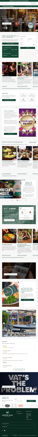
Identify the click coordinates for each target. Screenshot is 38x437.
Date (21, 42)
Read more (5, 362)
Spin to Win (10, 133)
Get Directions (28, 419)
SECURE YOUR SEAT (28, 195)
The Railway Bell (5, 423)
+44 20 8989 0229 (19, 413)
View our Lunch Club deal (24, 153)
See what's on (9, 69)
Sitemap (29, 435)
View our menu (17, 23)
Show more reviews (19, 369)
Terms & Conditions (33, 435)
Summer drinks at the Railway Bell (22, 78)
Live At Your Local (6, 77)
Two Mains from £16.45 (7, 161)
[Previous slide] (12, 200)
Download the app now (10, 274)
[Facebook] (2, 430)
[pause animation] (6, 28)
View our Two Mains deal (9, 153)
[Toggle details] (34, 346)
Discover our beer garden (24, 236)
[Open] (2, 3)
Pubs (6, 8)
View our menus (10, 43)
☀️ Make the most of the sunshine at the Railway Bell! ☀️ (19, 0)
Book (34, 4)
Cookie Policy (20, 435)
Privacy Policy (25, 435)
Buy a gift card (27, 299)
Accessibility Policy (15, 435)
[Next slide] (25, 200)
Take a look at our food (9, 236)
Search (27, 47)
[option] (9, 334)
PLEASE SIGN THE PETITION (9, 386)
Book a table (7, 23)
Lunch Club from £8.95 (23, 161)
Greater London (11, 8)
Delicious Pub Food (7, 244)
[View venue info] (18, 37)
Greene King (4, 426)
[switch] (14, 221)
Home (3, 8)
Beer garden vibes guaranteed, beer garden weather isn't (24, 245)
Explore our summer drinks (24, 69)
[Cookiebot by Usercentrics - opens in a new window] (33, 208)
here (4, 130)
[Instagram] (4, 430)
